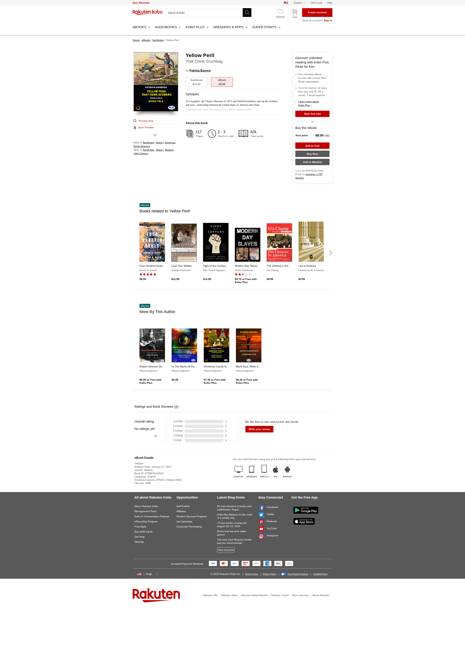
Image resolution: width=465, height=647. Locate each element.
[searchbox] (208, 12)
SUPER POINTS (264, 27)
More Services (300, 595)
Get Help (139, 536)
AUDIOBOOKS (166, 27)
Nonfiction (148, 142)
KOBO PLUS (195, 27)
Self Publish (183, 506)
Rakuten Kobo (148, 12)
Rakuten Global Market (254, 595)
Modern (169, 149)
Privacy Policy (269, 574)
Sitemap (139, 541)
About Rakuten (320, 595)
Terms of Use (251, 574)
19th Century (141, 153)
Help (329, 2)
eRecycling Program (146, 521)
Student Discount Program (191, 516)
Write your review (259, 429)
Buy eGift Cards (143, 531)
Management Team (145, 511)
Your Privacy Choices (297, 574)
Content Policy (320, 574)
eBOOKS (140, 27)
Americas (170, 142)
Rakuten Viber (229, 595)
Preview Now (145, 120)
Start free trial (312, 113)
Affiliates (181, 511)
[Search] (247, 12)
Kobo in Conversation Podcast (151, 516)
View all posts (226, 549)
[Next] (330, 253)
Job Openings (184, 521)
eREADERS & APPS (228, 27)
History (159, 142)
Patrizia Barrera (200, 70)
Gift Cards (316, 2)
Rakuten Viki (210, 595)
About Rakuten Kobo (146, 506)
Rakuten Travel (280, 595)
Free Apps (140, 526)
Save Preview (146, 127)
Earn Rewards (141, 2)
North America (142, 146)
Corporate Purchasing (189, 526)
